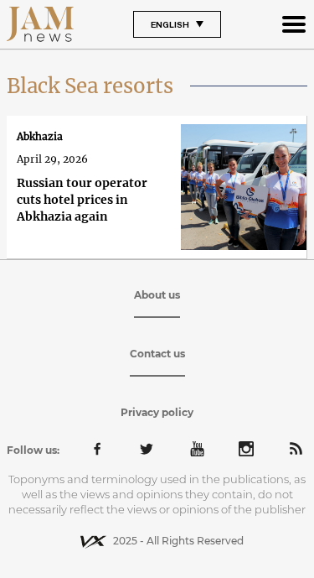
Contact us (157, 353)
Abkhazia (40, 136)
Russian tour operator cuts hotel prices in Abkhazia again (82, 199)
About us (157, 295)
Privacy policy (157, 412)
